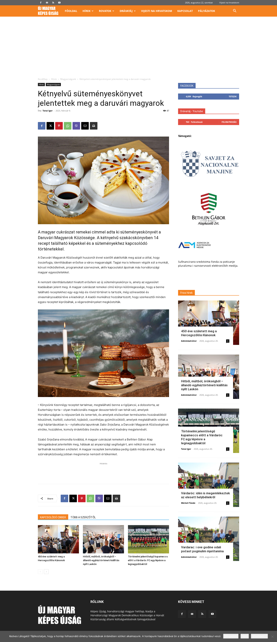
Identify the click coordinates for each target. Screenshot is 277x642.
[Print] (93, 126)
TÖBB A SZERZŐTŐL (83, 517)
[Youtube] (59, 2)
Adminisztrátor (189, 340)
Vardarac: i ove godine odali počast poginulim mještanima (202, 549)
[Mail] (47, 2)
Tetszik (232, 96)
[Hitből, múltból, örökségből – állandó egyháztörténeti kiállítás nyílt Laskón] (103, 539)
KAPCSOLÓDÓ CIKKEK (53, 517)
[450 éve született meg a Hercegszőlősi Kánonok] (58, 539)
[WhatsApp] (67, 126)
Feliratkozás (229, 122)
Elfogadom (231, 636)
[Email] (85, 126)
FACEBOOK (186, 85)
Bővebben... (259, 636)
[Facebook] (41, 2)
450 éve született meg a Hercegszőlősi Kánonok (199, 333)
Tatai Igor (48, 110)
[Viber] (76, 126)
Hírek (86, 11)
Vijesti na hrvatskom (229, 2)
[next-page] (46, 571)
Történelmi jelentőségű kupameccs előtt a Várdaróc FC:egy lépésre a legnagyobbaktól (148, 560)
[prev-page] (40, 571)
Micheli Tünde (188, 502)
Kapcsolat (185, 11)
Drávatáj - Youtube (191, 111)
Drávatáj (126, 11)
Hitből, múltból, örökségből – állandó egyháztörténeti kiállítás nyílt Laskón (101, 560)
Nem (244, 636)
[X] (50, 126)
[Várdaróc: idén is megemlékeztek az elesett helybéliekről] (208, 485)
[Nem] (272, 636)
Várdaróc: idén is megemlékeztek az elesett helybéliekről (205, 495)
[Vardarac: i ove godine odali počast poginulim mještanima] (208, 539)
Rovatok (105, 11)
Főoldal (71, 11)
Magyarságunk (68, 79)
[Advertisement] (138, 49)
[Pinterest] (59, 126)
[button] (234, 11)
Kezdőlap (42, 79)
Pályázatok (206, 11)
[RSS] (53, 2)
